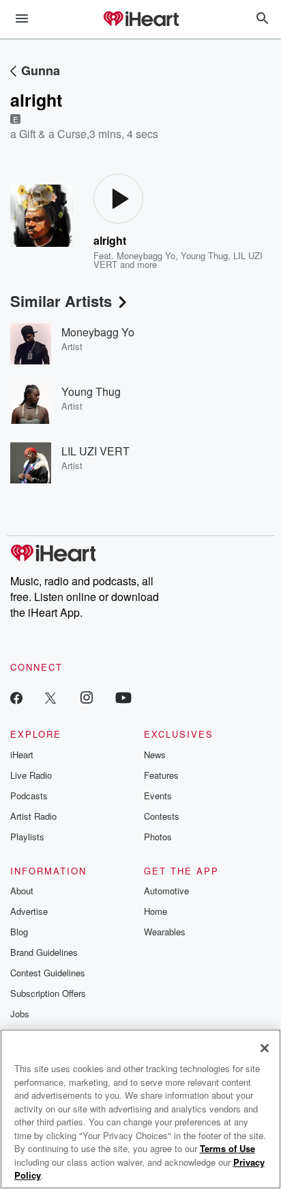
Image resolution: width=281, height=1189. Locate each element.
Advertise (29, 911)
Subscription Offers (48, 993)
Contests (161, 816)
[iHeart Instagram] (86, 697)
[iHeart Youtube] (123, 697)
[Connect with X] (50, 697)
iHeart (21, 754)
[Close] (265, 1048)
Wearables (165, 931)
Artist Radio (33, 816)
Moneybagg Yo (146, 255)
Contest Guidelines (47, 972)
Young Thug (204, 255)
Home (155, 911)
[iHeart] (140, 20)
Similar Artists (61, 301)
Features (161, 775)
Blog (19, 931)
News (155, 754)
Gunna (40, 70)
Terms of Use (227, 1148)
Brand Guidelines (44, 952)
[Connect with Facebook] (16, 697)
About (21, 890)
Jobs (19, 1013)
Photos (158, 836)
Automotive (166, 890)
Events (158, 795)
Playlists (27, 836)
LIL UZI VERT (95, 451)
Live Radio (31, 775)
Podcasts (29, 795)
